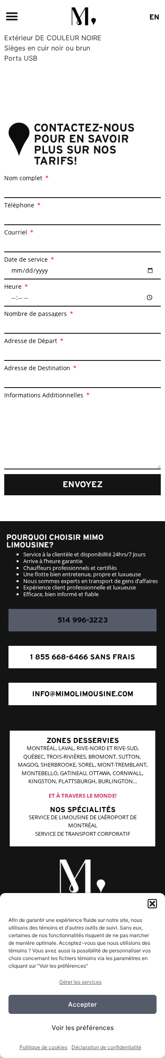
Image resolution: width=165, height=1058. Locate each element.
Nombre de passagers (36, 314)
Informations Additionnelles (44, 395)
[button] (152, 903)
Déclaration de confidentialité (106, 1047)
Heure (13, 287)
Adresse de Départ (31, 341)
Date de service (27, 259)
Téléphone (20, 205)
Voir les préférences (83, 1028)
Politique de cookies (43, 1047)
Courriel (16, 232)
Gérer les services (80, 982)
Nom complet (24, 178)
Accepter (82, 1004)
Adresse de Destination (38, 368)
